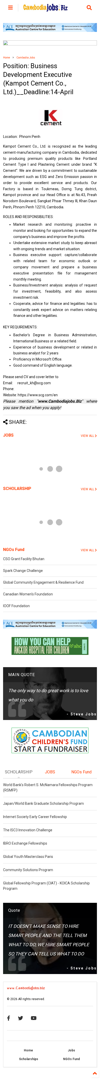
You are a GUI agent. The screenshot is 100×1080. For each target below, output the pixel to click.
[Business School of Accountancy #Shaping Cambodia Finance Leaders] (50, 44)
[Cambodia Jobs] (45, 9)
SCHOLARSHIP (17, 488)
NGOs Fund (13, 549)
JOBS (8, 435)
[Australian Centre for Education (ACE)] (50, 31)
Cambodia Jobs (25, 57)
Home (6, 57)
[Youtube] (34, 1018)
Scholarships (28, 1059)
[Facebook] (8, 1018)
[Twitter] (20, 1018)
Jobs (71, 1050)
